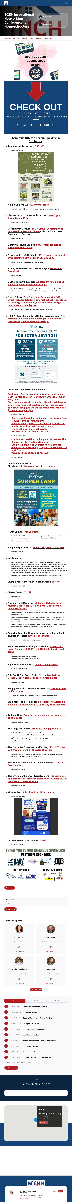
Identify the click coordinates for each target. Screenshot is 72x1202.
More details (18, 951)
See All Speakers (36, 989)
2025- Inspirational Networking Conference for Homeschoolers (19, 20)
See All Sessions (10, 1068)
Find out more (10, 888)
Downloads (48, 38)
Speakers (16, 38)
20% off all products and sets (48, 547)
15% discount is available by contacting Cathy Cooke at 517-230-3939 (37, 256)
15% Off (56, 581)
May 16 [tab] (36, 1000)
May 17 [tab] (57, 1000)
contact (21, 640)
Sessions (24, 38)
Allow (60, 1191)
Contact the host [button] (10, 909)
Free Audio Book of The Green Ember (37, 677)
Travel (31, 38)
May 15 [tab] (15, 1000)
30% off (39, 146)
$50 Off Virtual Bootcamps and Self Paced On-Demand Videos (35, 230)
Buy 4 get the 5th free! (39, 635)
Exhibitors (39, 38)
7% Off (27, 592)
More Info (42, 1122)
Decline (55, 1191)
